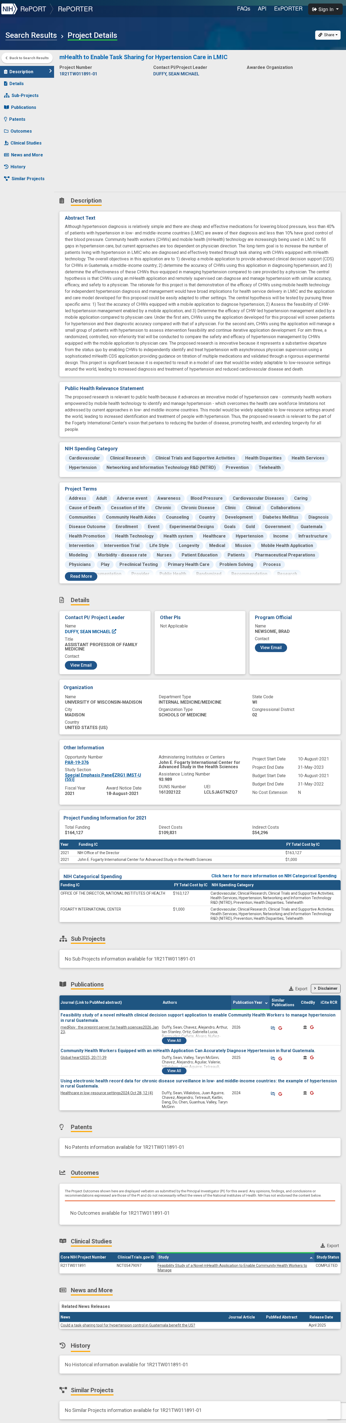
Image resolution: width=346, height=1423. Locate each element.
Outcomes (21, 131)
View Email (81, 665)
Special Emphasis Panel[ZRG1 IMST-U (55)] (103, 777)
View (174, 1040)
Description (21, 71)
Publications (23, 107)
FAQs (243, 8)
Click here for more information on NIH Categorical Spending (274, 875)
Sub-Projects (25, 95)
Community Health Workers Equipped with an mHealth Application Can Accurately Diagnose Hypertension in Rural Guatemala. (188, 1050)
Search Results (31, 35)
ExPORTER (288, 8)
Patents (17, 119)
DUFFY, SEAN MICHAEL (88, 631)
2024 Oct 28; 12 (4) (107, 1093)
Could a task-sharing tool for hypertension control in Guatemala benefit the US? (128, 1325)
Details (16, 83)
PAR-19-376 (77, 762)
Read (81, 576)
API (262, 8)
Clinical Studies (26, 143)
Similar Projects (28, 178)
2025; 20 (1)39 (84, 1057)
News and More (27, 154)
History (18, 166)
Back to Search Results (29, 58)
